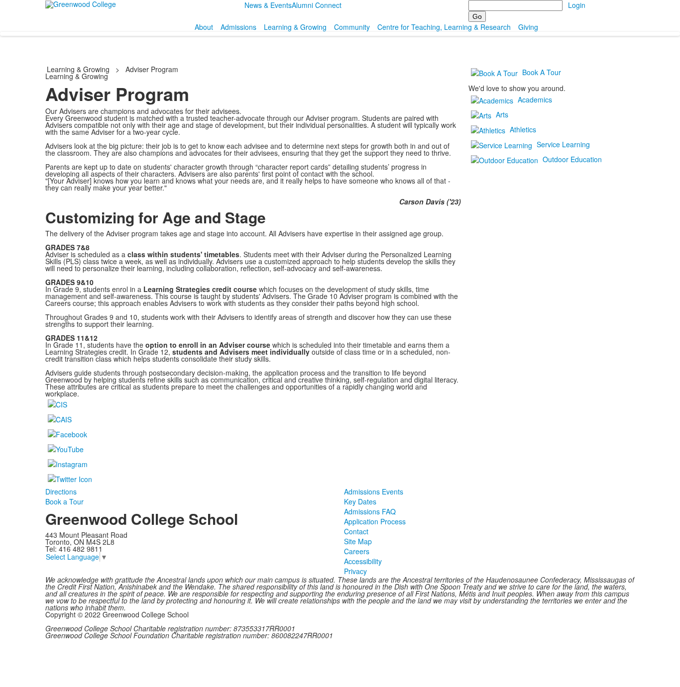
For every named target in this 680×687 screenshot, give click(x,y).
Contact (356, 531)
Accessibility (363, 561)
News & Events (268, 5)
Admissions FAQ (370, 511)
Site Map (358, 541)
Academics (535, 99)
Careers (356, 551)
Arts (502, 114)
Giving (528, 27)
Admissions (238, 27)
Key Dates (360, 501)
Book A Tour (541, 72)
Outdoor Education (572, 159)
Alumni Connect (316, 5)
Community (352, 27)
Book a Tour (64, 501)
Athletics (523, 129)
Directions (61, 491)
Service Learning (563, 144)
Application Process (375, 521)
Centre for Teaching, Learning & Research (444, 27)
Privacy (355, 571)
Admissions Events (373, 491)
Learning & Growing (295, 27)
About (204, 27)
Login (576, 5)
